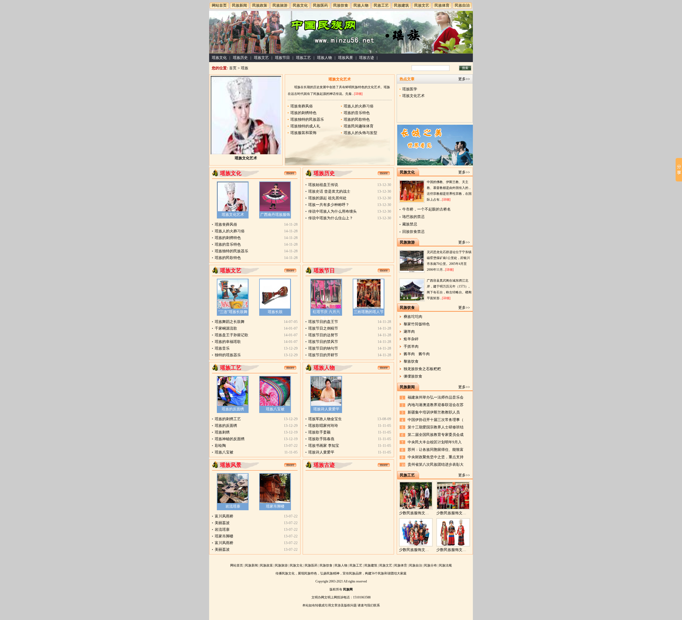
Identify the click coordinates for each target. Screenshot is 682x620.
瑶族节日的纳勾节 (323, 348)
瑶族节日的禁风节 (323, 342)
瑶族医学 (409, 89)
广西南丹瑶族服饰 (275, 215)
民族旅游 (280, 5)
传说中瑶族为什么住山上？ (330, 218)
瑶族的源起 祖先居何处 (327, 198)
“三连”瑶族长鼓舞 (232, 312)
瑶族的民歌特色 (357, 119)
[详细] (358, 94)
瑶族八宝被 (275, 409)
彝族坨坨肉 (413, 317)
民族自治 (462, 5)
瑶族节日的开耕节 (323, 355)
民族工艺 (381, 5)
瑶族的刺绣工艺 (228, 419)
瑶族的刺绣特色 (303, 113)
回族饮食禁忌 (413, 232)
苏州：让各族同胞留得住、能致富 (436, 450)
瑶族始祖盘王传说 (323, 185)
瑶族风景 (345, 58)
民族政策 (259, 5)
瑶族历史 (240, 58)
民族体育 (442, 5)
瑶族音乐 (222, 348)
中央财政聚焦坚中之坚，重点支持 (436, 457)
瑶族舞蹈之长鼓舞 (230, 322)
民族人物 (361, 5)
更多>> (464, 79)
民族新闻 (239, 5)
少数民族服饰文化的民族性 (458, 550)
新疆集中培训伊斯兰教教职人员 (434, 412)
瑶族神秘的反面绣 (230, 439)
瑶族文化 (219, 58)
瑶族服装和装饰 (303, 133)
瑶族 (244, 68)
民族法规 (445, 565)
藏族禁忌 (409, 224)
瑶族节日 (282, 58)
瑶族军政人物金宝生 (325, 419)
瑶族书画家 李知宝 (323, 446)
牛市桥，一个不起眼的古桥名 (426, 209)
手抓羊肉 (411, 347)
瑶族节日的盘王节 (323, 322)
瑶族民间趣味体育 (359, 126)
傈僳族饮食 (413, 376)
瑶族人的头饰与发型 (360, 133)
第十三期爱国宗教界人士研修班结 (436, 427)
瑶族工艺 (303, 58)
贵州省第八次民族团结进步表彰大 (436, 465)
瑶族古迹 (366, 58)
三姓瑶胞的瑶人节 (369, 312)
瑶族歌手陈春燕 (321, 439)
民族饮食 (340, 5)
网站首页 (219, 5)
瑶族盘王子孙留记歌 (231, 335)
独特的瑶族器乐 (228, 355)
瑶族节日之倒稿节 (323, 328)
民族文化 (300, 5)
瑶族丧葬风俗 (301, 106)
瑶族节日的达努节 (323, 335)
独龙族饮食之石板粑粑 (422, 369)
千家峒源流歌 (226, 328)
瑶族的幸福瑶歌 (228, 342)
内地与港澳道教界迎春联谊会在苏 (436, 405)
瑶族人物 (324, 58)
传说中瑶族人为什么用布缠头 (332, 211)
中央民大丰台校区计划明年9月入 (435, 442)
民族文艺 (421, 5)
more (290, 173)
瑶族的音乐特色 (357, 113)
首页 (233, 68)
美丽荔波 (222, 523)
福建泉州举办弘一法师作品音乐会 (436, 397)
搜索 (465, 68)
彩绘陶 (220, 446)
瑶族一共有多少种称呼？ (328, 205)
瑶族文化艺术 (246, 158)
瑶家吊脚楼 (275, 506)
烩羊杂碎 (411, 339)
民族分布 (430, 565)
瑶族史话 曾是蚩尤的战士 (329, 191)
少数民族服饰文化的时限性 (458, 513)
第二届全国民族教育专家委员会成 (436, 435)
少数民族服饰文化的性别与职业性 (427, 513)
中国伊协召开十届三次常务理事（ (436, 420)
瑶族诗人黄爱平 (326, 409)
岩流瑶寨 (232, 506)
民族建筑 (401, 5)
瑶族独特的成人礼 (305, 126)
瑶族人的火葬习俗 (359, 106)
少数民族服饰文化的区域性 (421, 550)
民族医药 (320, 5)
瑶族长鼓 (275, 312)
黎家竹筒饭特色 (417, 324)
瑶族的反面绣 (233, 409)
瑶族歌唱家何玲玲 (323, 426)
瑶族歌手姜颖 (319, 432)
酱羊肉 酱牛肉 (417, 354)
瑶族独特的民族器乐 (307, 119)
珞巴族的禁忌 (413, 217)
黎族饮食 (411, 361)
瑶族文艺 (261, 58)
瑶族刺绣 (222, 432)
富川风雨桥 (224, 516)
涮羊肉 (409, 332)
